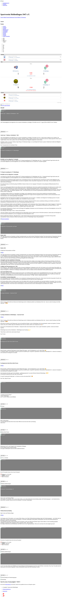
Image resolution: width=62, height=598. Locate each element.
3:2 (60, 56)
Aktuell (4, 26)
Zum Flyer (3, 429)
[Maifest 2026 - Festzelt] (2, 252)
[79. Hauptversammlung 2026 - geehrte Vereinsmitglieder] (4, 218)
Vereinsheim (5, 30)
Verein (1, 17)
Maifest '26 (19, 17)
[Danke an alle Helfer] (2, 285)
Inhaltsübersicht (6, 3)
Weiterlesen (3, 131)
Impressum (5, 5)
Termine (4, 28)
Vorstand (4, 27)
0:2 (60, 59)
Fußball (4, 17)
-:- (60, 94)
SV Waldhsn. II (15, 84)
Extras (16, 17)
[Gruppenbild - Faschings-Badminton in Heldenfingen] (2, 317)
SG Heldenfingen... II (12, 57)
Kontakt (4, 4)
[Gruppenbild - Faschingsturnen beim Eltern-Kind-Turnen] (2, 365)
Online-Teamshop (6, 36)
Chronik (4, 35)
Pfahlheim (16, 60)
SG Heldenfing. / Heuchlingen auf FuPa (5, 104)
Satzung (4, 34)
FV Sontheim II (11, 95)
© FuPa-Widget (59, 102)
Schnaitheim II (18, 57)
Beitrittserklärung (8, 584)
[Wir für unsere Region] (5, 105)
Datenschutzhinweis (7, 589)
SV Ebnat (17, 98)
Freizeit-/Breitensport (10, 17)
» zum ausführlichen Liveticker (31, 75)
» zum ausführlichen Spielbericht (31, 89)
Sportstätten (5, 31)
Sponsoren (24, 17)
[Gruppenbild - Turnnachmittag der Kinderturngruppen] (2, 515)
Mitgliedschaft (5, 29)
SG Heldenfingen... (11, 60)
